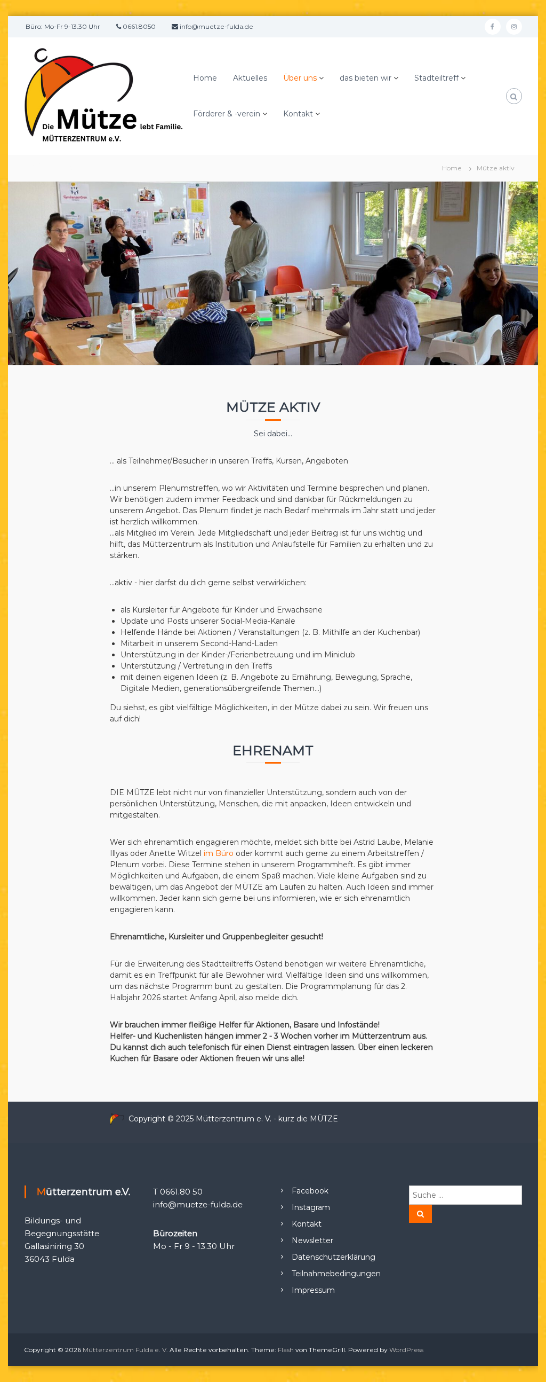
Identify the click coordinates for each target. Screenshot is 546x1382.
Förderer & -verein (226, 114)
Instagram (311, 1207)
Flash (286, 1350)
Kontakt (298, 114)
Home (205, 78)
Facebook (310, 1191)
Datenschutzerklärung (333, 1257)
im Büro (219, 853)
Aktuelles (250, 78)
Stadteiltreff (436, 78)
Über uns (300, 78)
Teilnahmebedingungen (336, 1273)
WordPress (406, 1350)
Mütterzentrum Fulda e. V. (125, 1350)
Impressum (313, 1290)
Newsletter (312, 1240)
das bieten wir (365, 78)
